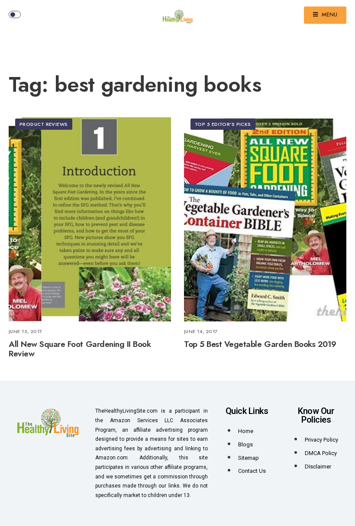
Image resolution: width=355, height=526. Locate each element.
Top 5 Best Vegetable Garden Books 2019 (260, 344)
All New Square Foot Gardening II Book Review (80, 349)
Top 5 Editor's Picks (223, 124)
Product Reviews (43, 124)
